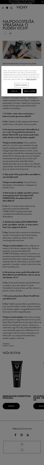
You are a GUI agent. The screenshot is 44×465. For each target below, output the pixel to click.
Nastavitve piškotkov (21, 85)
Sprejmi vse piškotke (29, 91)
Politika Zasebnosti (31, 79)
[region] (22, 81)
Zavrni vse (14, 91)
